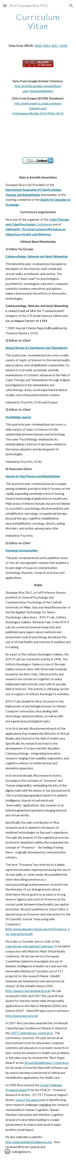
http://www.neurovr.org (21, 1016)
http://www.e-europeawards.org (27, 991)
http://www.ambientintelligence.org (28, 1142)
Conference (44, 224)
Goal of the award (27, 1100)
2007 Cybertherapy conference (32, 1033)
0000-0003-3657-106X (50, 45)
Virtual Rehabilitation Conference (46, 1063)
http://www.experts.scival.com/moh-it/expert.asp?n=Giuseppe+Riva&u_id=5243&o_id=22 (38, 108)
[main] (38, 21)
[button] (5, 5)
